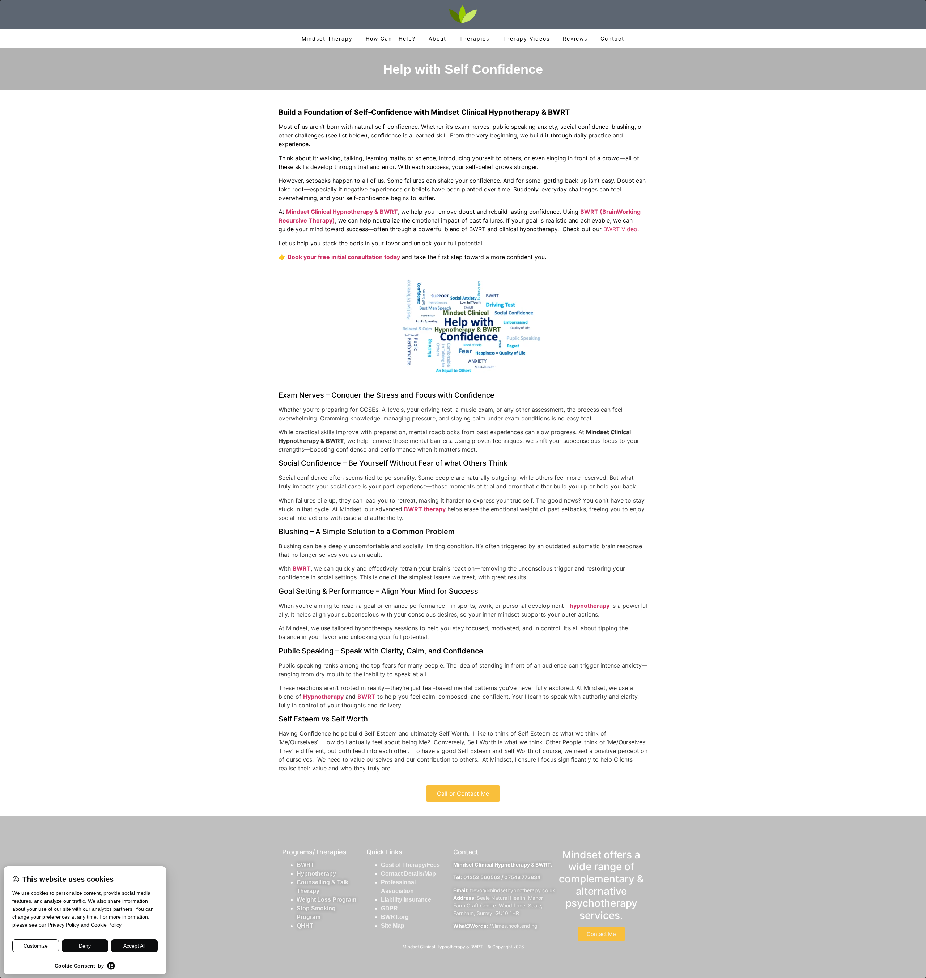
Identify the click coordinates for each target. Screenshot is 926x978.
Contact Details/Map (408, 874)
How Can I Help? (391, 38)
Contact (612, 38)
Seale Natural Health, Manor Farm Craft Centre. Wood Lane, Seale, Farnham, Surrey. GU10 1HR (498, 905)
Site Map (392, 926)
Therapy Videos (526, 38)
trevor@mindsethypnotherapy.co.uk (512, 890)
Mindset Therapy (327, 38)
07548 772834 (522, 877)
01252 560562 (481, 877)
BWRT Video (620, 229)
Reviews (575, 38)
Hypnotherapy (316, 874)
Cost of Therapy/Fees (410, 865)
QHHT (305, 926)
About (437, 38)
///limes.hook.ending (513, 926)
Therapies (474, 38)
